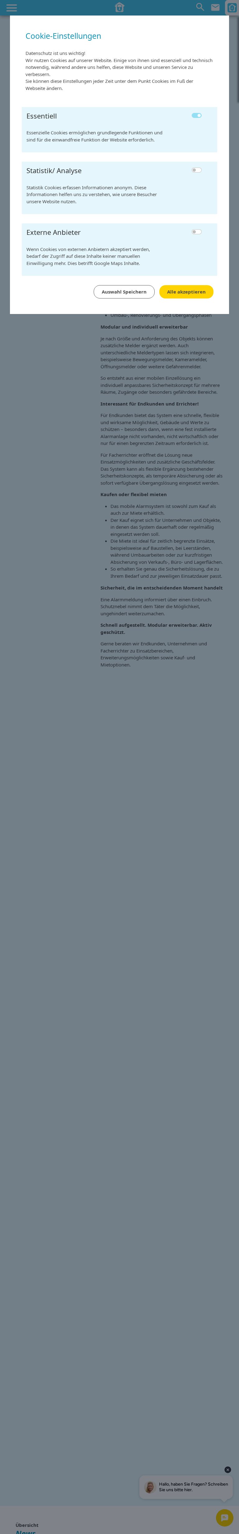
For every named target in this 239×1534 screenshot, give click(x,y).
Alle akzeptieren (186, 292)
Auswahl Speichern (124, 292)
